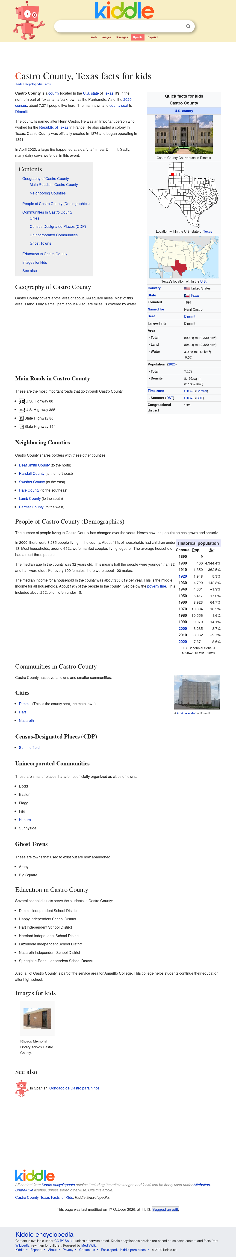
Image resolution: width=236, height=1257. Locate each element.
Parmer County (31, 507)
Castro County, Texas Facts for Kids (44, 1197)
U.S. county (184, 110)
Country (154, 288)
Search (188, 26)
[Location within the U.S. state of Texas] (183, 194)
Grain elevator (186, 713)
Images (106, 37)
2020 (172, 364)
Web (94, 37)
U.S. (203, 281)
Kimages (122, 37)
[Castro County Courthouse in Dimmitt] (184, 133)
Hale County (29, 490)
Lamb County (30, 498)
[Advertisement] (117, 55)
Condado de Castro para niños (74, 1088)
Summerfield (29, 747)
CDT (199, 397)
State (152, 295)
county (53, 93)
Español (153, 37)
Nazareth (26, 720)
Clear (179, 26)
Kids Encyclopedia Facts (33, 83)
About (52, 1249)
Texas (207, 231)
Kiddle (19, 1249)
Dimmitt (189, 316)
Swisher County (32, 481)
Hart (22, 712)
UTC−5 (189, 397)
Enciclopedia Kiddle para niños (123, 1249)
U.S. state (91, 93)
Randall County (31, 473)
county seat (118, 105)
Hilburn (25, 819)
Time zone (156, 390)
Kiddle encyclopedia (58, 1184)
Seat (151, 316)
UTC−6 (189, 390)
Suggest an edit (165, 1209)
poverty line (156, 586)
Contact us (87, 1249)
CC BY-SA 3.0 (64, 1240)
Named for (156, 309)
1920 (183, 576)
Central (201, 390)
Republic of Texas (53, 127)
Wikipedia (22, 1245)
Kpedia (137, 37)
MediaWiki (88, 1245)
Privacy (68, 1249)
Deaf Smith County (34, 465)
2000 (183, 628)
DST (169, 397)
